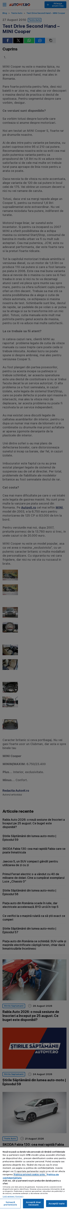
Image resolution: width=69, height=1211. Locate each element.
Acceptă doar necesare (33, 1203)
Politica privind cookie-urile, (30, 1174)
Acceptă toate (57, 1203)
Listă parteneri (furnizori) (13, 1196)
